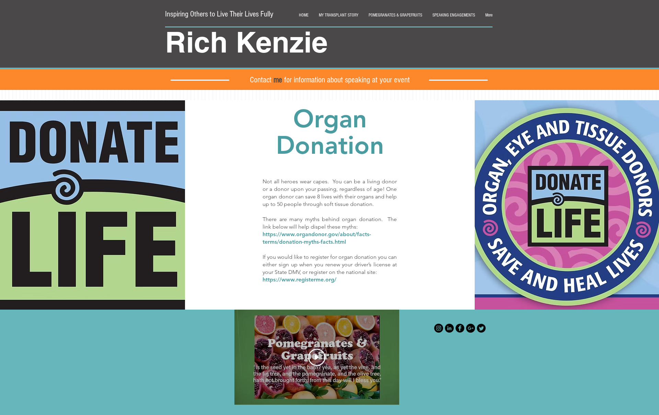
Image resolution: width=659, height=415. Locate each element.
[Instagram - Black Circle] (438, 328)
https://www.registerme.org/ (299, 279)
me (278, 79)
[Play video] (316, 357)
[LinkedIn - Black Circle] (449, 328)
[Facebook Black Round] (459, 328)
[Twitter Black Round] (481, 328)
